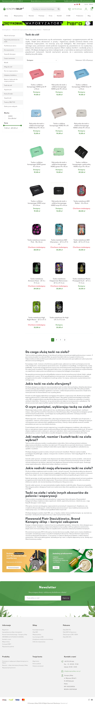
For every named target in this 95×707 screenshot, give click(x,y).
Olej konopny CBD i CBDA (70, 634)
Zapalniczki (7, 98)
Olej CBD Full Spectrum (69, 632)
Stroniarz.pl (63, 703)
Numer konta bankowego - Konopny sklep (14, 634)
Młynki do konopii (9, 35)
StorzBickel (12, 118)
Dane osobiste (37, 663)
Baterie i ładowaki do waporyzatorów (11, 80)
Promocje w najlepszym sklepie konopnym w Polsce (15, 662)
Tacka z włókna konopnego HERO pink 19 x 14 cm (36, 87)
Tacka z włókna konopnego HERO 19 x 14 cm (59, 126)
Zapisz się (66, 598)
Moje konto (36, 661)
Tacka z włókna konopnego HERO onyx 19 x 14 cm (36, 203)
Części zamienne (9, 58)
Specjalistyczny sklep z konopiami (12, 632)
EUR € (86, 4)
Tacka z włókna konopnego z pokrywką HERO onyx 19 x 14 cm (81, 164)
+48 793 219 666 (69, 661)
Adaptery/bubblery (10, 75)
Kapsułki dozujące (9, 54)
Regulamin (5, 629)
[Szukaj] (58, 9)
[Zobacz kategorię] (24, 560)
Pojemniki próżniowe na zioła (11, 40)
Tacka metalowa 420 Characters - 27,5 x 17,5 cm (59, 242)
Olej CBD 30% (67, 637)
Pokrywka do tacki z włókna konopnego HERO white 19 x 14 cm (81, 126)
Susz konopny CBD (38, 637)
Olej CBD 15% (67, 629)
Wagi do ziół (8, 67)
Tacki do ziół (8, 85)
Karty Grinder (8, 94)
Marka (6, 113)
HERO (10, 116)
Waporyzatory (37, 634)
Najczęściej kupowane (8, 667)
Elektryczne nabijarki (10, 106)
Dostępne (30, 60)
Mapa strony (6, 641)
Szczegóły (34, 98)
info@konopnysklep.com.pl (72, 671)
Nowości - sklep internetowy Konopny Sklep (15, 665)
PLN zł (91, 4)
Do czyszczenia (9, 50)
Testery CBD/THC (9, 102)
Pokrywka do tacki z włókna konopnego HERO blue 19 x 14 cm (37, 126)
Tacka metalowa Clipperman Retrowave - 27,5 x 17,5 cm (59, 281)
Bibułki (6, 62)
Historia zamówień (38, 666)
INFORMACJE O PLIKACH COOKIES (13, 637)
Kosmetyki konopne (38, 629)
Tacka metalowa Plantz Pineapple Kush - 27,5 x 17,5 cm (82, 281)
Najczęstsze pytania (8, 646)
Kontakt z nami (6, 639)
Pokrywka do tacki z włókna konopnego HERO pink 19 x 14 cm (59, 87)
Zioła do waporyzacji (39, 641)
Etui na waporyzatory (11, 71)
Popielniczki (8, 89)
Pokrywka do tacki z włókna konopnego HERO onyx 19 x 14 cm (59, 203)
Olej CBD (35, 632)
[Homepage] (13, 9)
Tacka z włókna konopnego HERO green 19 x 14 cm (36, 164)
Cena (6, 123)
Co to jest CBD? (6, 644)
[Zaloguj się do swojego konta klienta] (86, 9)
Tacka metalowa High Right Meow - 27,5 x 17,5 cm (36, 320)
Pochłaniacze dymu (10, 45)
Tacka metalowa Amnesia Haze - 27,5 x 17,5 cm (36, 281)
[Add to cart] (45, 98)
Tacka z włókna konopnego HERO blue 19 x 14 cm (81, 87)
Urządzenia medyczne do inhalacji (43, 639)
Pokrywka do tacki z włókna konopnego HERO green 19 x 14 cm (59, 164)
